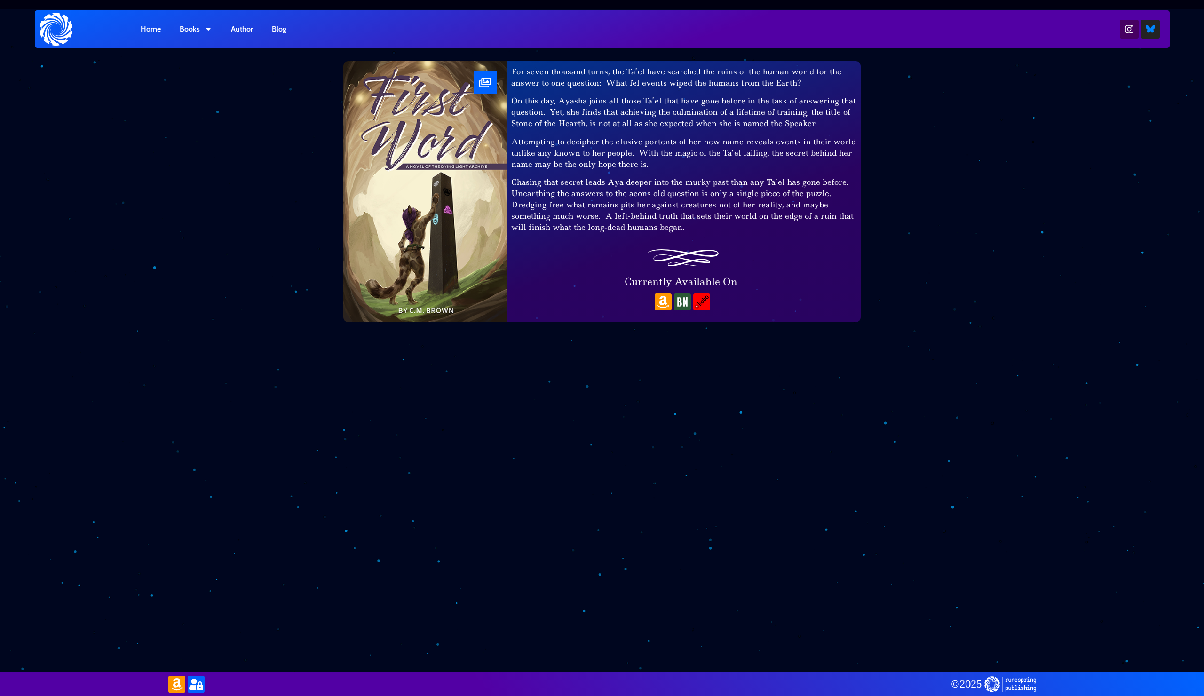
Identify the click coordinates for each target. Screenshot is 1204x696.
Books (190, 28)
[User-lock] (196, 684)
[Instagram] (1129, 29)
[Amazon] (663, 301)
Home (151, 28)
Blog (279, 28)
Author (242, 28)
